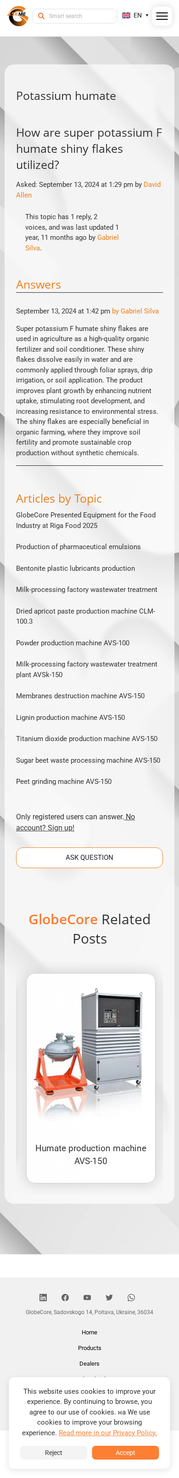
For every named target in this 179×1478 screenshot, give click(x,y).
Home (89, 1332)
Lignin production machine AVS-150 (70, 717)
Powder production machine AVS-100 (72, 643)
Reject (53, 1452)
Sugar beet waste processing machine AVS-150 (88, 760)
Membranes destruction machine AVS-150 (80, 696)
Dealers (89, 1363)
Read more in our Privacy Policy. (108, 1433)
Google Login (89, 574)
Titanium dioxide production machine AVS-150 (86, 739)
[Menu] (162, 17)
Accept (125, 1452)
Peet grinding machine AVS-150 (64, 781)
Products (89, 1348)
